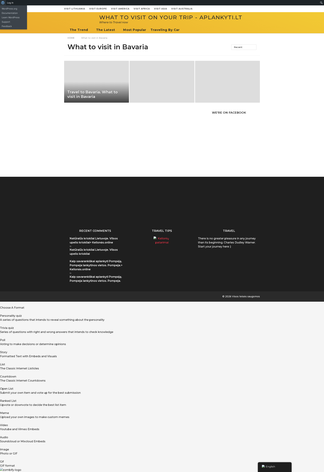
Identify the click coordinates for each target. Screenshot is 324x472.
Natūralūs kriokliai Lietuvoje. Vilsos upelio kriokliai (182, 216)
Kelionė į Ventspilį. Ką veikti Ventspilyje (216, 214)
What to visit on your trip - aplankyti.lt (170, 17)
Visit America (120, 8)
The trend (79, 30)
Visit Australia (182, 8)
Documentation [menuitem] (10, 13)
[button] (183, 30)
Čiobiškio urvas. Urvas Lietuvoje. (148, 214)
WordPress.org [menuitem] (9, 8)
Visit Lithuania (74, 8)
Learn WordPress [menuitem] (11, 17)
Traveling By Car (165, 30)
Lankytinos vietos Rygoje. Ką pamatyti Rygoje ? (249, 216)
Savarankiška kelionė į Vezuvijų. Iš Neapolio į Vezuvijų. (115, 216)
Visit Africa (142, 8)
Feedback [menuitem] (7, 26)
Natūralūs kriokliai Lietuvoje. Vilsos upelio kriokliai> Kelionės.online (94, 240)
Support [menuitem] (6, 21)
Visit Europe (98, 8)
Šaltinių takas (283, 213)
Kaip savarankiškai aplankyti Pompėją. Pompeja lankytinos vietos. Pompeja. (81, 217)
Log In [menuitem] (10, 2)
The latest (105, 30)
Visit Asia (160, 8)
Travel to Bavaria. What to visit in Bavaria (92, 94)
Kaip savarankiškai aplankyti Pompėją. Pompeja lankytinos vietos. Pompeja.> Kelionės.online (96, 265)
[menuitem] (3, 2)
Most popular (134, 30)
